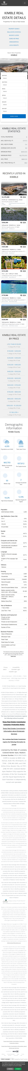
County (23, 1054)
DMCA (4, 669)
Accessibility (16, 667)
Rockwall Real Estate (10, 1054)
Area (21, 1055)
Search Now (14, 116)
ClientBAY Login (15, 669)
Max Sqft (4, 108)
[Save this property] (25, 184)
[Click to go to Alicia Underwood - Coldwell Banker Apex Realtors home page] (5, 3)
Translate (25, 1059)
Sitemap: (3, 1054)
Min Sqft (4, 101)
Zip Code (9, 1055)
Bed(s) (3, 88)
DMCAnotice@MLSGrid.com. (14, 942)
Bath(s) (4, 95)
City (5, 1055)
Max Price (4, 82)
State (18, 1054)
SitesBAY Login (13, 671)
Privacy (6, 667)
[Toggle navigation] (25, 3)
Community (16, 1055)
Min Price (4, 75)
